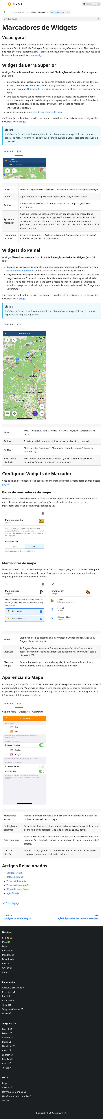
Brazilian (6, 1059)
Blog (4, 1083)
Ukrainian (7, 1046)
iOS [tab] (19, 151)
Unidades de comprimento (40, 89)
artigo (39, 55)
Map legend (8, 954)
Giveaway (7, 967)
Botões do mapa (14, 876)
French (5, 1033)
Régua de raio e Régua (17, 889)
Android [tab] (8, 151)
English (6, 1029)
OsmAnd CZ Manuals (12, 1091)
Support (6, 1100)
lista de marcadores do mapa (47, 112)
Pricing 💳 (7, 937)
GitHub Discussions (12, 987)
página (5, 484)
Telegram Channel (11, 1009)
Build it (5, 963)
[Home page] (4, 12)
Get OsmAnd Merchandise (15, 1096)
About (5, 972)
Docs (4, 946)
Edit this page (12, 903)
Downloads (8, 959)
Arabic (5, 1063)
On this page (10, 18)
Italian (5, 1041)
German (6, 1037)
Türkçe (5, 1067)
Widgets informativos (17, 881)
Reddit (5, 996)
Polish (5, 1050)
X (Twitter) (7, 991)
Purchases (7, 950)
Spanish (6, 1054)
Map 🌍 (6, 942)
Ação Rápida (12, 893)
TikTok (5, 1004)
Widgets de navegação (17, 885)
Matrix (5, 1013)
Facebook (7, 1000)
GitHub (5, 1087)
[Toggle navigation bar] (4, 4)
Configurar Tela (14, 872)
